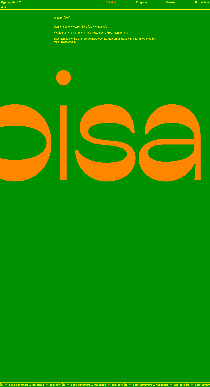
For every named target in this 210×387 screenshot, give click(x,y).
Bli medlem (202, 2)
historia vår (125, 38)
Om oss (171, 2)
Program (141, 2)
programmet (88, 38)
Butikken (111, 2)
